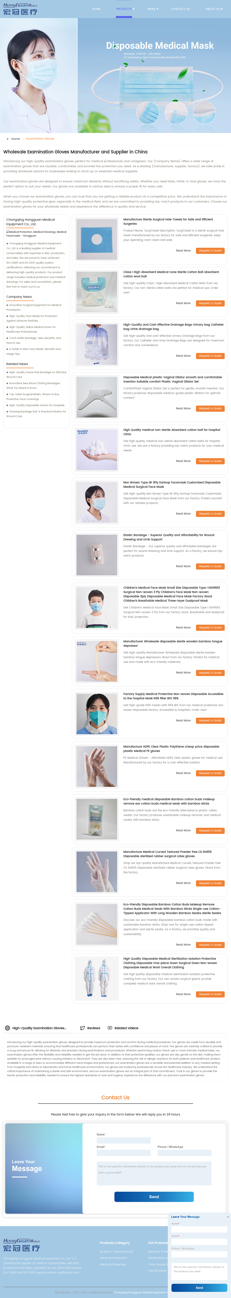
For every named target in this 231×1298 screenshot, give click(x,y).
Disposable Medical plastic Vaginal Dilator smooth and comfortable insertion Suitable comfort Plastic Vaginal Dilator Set (172, 379)
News (151, 9)
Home (96, 9)
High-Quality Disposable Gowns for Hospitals (36, 405)
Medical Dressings (113, 1264)
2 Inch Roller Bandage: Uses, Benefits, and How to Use (33, 340)
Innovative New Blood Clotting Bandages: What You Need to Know (33, 385)
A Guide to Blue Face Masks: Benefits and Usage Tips (33, 351)
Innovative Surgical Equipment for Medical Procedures (33, 307)
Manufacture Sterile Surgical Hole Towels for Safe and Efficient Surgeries (168, 221)
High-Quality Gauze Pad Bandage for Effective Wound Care (36, 374)
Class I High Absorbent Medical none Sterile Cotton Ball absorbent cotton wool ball (171, 274)
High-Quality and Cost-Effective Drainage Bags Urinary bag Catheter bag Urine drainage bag (173, 326)
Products (124, 9)
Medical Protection (113, 1258)
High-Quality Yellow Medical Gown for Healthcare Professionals (31, 329)
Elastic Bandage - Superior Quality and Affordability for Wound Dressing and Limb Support (168, 537)
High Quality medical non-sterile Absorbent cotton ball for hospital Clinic (171, 432)
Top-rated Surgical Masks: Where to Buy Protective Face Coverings (32, 396)
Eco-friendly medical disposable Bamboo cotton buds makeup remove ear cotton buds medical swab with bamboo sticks (169, 801)
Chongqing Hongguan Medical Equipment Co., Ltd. (145, 1292)
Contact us (180, 9)
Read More (183, 251)
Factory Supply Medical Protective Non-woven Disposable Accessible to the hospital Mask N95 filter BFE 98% (173, 696)
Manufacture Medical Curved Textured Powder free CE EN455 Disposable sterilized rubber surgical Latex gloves (167, 854)
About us (213, 9)
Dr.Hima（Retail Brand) (117, 1252)
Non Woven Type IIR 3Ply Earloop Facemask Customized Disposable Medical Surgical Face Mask (172, 484)
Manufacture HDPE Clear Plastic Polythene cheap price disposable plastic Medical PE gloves (171, 748)
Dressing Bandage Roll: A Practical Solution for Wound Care (36, 414)
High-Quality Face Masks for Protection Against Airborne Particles (31, 318)
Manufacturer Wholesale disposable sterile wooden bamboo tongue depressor (172, 643)
